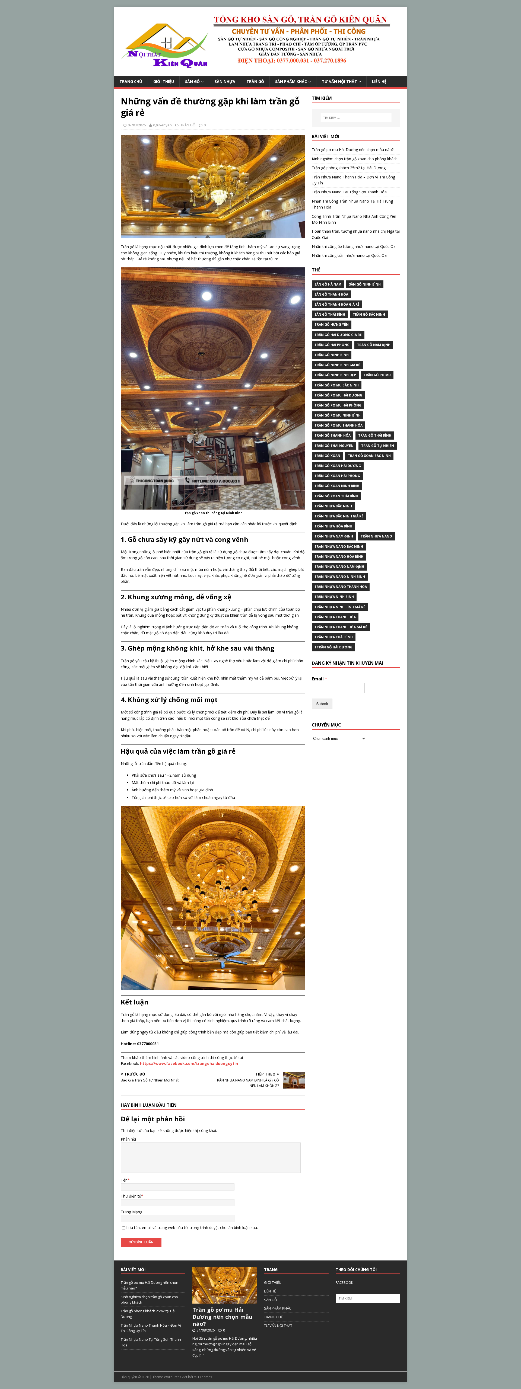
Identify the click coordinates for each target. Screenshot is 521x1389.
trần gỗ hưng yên (331, 324)
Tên (124, 1180)
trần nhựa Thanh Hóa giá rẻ (340, 627)
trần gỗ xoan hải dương (337, 465)
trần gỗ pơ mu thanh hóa (338, 425)
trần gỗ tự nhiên (377, 445)
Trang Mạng (131, 1211)
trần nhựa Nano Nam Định (339, 566)
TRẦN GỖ (255, 81)
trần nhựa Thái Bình (333, 637)
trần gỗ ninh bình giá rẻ (337, 365)
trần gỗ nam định (373, 345)
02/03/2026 (137, 125)
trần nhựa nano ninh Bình (339, 576)
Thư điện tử (131, 1196)
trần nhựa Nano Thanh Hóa (340, 586)
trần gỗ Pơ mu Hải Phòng (337, 405)
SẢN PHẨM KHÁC (291, 81)
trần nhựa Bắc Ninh (333, 506)
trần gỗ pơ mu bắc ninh (336, 385)
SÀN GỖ (192, 81)
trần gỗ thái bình (374, 435)
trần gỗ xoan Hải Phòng (337, 475)
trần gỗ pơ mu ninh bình (337, 415)
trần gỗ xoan (327, 455)
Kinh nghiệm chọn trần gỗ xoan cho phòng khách (355, 158)
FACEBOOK (344, 1282)
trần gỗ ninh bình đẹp (335, 375)
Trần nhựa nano (376, 536)
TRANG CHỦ (130, 81)
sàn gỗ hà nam (327, 284)
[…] (202, 1355)
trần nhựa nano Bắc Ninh (338, 546)
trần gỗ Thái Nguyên (334, 445)
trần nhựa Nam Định (333, 536)
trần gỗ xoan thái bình (336, 496)
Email (319, 679)
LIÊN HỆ (379, 81)
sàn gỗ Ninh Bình (365, 284)
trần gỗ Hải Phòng (332, 345)
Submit (322, 704)
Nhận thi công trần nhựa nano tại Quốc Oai (349, 255)
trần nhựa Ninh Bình (334, 596)
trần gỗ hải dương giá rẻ (338, 334)
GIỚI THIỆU (163, 81)
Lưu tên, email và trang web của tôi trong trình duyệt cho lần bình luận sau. (192, 1227)
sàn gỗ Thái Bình (329, 314)
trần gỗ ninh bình (331, 355)
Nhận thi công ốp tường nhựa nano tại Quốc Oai (354, 246)
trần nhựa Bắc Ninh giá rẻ (338, 516)
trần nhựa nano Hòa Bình (338, 556)
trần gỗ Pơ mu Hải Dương (338, 395)
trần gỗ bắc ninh (369, 314)
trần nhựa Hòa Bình (333, 526)
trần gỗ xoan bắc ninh (369, 455)
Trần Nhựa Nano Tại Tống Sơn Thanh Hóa (349, 191)
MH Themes (203, 1377)
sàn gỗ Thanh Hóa (331, 294)
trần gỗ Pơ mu (377, 375)
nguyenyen (162, 125)
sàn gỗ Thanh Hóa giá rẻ (337, 304)
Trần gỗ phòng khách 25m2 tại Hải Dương (349, 167)
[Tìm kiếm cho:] (356, 117)
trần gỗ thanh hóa (332, 435)
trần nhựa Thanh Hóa (335, 617)
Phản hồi (128, 1139)
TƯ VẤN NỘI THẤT (339, 81)
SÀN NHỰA (225, 81)
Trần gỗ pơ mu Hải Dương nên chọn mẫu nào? (352, 149)
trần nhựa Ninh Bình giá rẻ (339, 607)
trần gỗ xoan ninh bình (336, 486)
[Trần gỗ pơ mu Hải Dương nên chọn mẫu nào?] (224, 1300)
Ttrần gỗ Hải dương (333, 647)
